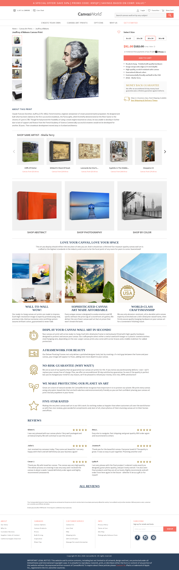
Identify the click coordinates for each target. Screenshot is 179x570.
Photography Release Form (108, 535)
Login (142, 10)
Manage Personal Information (77, 542)
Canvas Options (40, 524)
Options (98, 23)
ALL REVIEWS (89, 486)
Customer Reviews (8, 532)
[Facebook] (137, 538)
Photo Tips (38, 542)
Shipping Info (71, 535)
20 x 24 (150, 38)
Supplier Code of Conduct (10, 535)
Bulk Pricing (38, 535)
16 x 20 (139, 38)
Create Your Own (51, 23)
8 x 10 (128, 38)
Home (14, 28)
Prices (36, 532)
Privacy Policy (103, 524)
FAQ (67, 532)
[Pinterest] (153, 538)
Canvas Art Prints (77, 23)
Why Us (113, 23)
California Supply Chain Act (11, 538)
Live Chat (40, 10)
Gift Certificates (72, 538)
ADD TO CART (145, 58)
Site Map (101, 532)
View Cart (170, 10)
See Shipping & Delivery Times (144, 100)
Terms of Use (103, 528)
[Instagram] (145, 538)
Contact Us (70, 524)
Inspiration (38, 538)
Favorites (155, 10)
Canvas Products (40, 528)
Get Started (131, 23)
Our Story (4, 524)
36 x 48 (161, 38)
